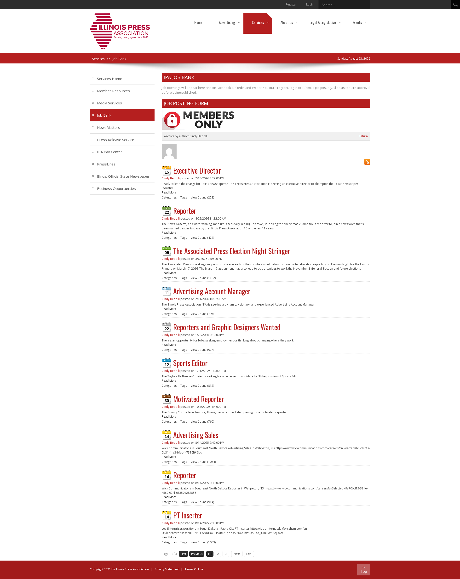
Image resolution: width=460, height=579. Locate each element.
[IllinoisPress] (120, 31)
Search (455, 4)
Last (248, 554)
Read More (169, 192)
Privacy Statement (167, 569)
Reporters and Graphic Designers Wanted (226, 327)
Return (363, 136)
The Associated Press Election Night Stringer (231, 250)
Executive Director (197, 170)
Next (237, 554)
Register (291, 4)
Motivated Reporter (198, 398)
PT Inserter (187, 515)
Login (310, 4)
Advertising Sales (195, 434)
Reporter (184, 210)
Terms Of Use (194, 569)
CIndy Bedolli (171, 178)
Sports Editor (190, 363)
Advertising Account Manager (211, 291)
